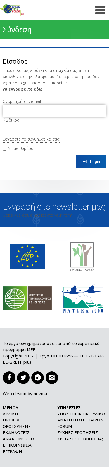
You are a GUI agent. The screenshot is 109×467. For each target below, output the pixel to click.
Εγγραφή (12, 451)
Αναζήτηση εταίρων (80, 420)
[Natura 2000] (82, 298)
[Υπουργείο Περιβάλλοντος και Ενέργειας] (27, 298)
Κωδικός (11, 120)
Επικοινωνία (17, 445)
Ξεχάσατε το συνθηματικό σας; (31, 139)
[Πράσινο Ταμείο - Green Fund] (82, 256)
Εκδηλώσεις (16, 432)
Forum (64, 426)
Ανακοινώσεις (19, 439)
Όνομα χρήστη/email (22, 101)
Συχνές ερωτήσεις (77, 432)
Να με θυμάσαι (20, 148)
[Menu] (100, 10)
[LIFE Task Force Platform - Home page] (21, 10)
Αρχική (10, 413)
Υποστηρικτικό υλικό (81, 413)
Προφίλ (11, 420)
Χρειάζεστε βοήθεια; (80, 439)
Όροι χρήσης (17, 426)
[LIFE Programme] (27, 256)
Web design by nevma (25, 393)
